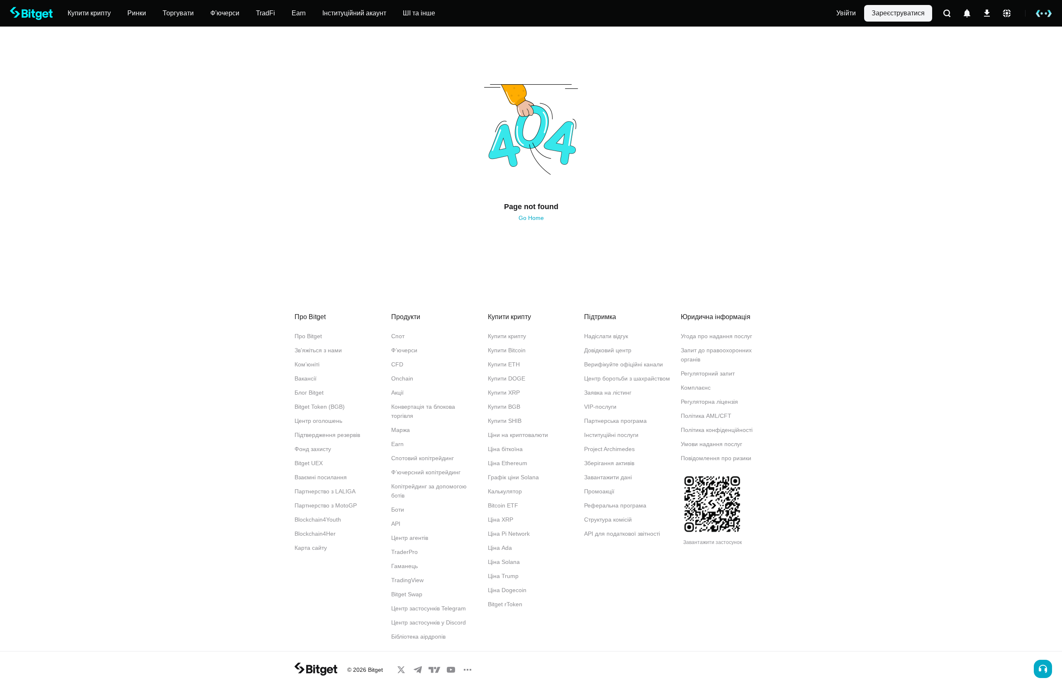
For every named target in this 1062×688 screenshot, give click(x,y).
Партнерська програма (615, 420)
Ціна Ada (500, 547)
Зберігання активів (609, 463)
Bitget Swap (406, 594)
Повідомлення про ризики (716, 458)
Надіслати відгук (606, 336)
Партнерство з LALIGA (325, 491)
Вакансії (306, 378)
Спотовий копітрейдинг (422, 458)
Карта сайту (311, 547)
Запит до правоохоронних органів (716, 355)
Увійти (846, 13)
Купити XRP (504, 392)
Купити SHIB (504, 420)
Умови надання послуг (711, 444)
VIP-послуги (600, 406)
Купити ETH (504, 364)
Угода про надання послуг (716, 336)
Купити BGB (504, 406)
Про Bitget (308, 336)
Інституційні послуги (611, 435)
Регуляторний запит (708, 373)
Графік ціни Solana (513, 477)
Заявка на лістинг (607, 392)
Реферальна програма (615, 505)
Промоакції (599, 491)
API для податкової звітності (622, 533)
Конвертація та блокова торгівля (423, 411)
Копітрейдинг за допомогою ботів (429, 491)
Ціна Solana (504, 562)
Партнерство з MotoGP (326, 505)
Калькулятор (505, 491)
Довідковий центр (607, 350)
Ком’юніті (307, 364)
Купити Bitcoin (507, 350)
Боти (397, 509)
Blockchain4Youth (318, 519)
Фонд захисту (313, 449)
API (395, 523)
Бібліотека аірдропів (418, 636)
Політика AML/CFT (706, 415)
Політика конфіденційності (717, 430)
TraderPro (404, 552)
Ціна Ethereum (507, 463)
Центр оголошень (318, 420)
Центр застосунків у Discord (428, 622)
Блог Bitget (309, 392)
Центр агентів (409, 537)
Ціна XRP (500, 519)
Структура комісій (608, 519)
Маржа (400, 430)
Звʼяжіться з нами (318, 350)
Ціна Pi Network (509, 533)
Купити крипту (507, 336)
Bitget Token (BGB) (320, 406)
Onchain (402, 378)
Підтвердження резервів (327, 435)
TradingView (407, 580)
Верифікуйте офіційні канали (623, 364)
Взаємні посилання (321, 477)
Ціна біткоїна (505, 449)
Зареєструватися (898, 13)
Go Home (531, 218)
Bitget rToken (505, 604)
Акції (397, 392)
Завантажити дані (608, 477)
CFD (397, 364)
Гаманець (404, 566)
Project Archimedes (609, 449)
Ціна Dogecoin (507, 590)
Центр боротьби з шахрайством (627, 378)
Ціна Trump (503, 576)
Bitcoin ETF (503, 505)
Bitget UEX (309, 463)
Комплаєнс (696, 387)
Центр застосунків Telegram (428, 608)
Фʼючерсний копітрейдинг (425, 472)
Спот (397, 336)
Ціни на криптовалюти (518, 435)
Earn (397, 444)
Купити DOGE (506, 378)
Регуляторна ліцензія (709, 401)
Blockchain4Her (315, 533)
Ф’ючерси (404, 350)
